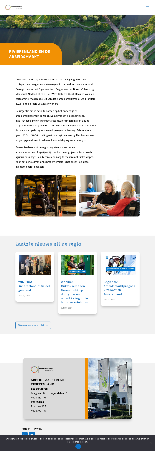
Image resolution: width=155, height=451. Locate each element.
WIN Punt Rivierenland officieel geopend (34, 286)
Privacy (38, 428)
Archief (26, 428)
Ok (78, 446)
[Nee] (151, 442)
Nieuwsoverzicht (31, 325)
